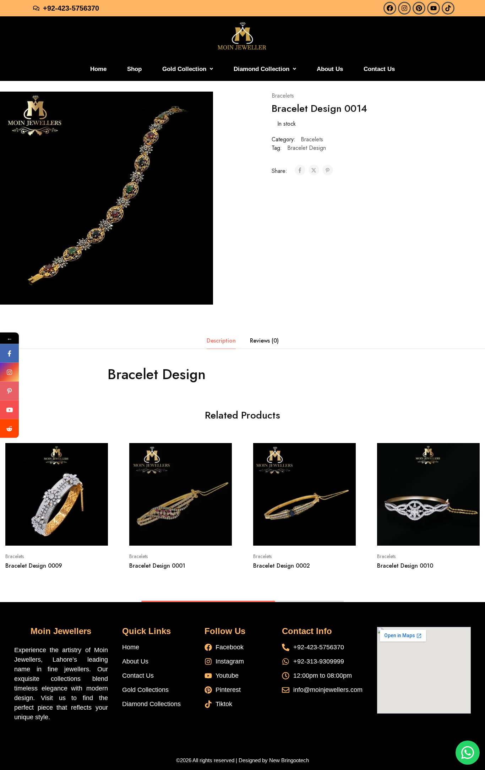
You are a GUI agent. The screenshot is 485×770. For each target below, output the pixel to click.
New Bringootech (289, 760)
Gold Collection (184, 69)
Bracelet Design (306, 148)
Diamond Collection (261, 69)
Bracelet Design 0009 (33, 566)
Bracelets (283, 96)
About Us (330, 69)
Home (98, 69)
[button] (187, 69)
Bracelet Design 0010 (405, 566)
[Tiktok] (448, 8)
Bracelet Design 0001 (157, 566)
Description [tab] (221, 341)
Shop (134, 69)
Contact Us (379, 69)
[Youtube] (433, 8)
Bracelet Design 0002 (281, 566)
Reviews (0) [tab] (264, 341)
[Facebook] (389, 8)
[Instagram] (404, 8)
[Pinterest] (419, 8)
